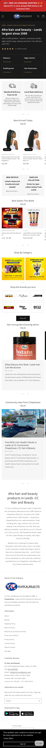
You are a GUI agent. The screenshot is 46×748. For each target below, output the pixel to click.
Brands (7, 620)
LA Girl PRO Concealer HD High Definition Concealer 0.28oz (32, 234)
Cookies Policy (9, 643)
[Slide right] (28, 114)
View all (23, 124)
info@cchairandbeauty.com (20, 672)
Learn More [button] (8, 738)
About (6, 616)
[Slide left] (18, 114)
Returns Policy (9, 628)
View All (23, 318)
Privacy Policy (9, 639)
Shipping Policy (10, 624)
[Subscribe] (39, 700)
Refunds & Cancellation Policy (15, 632)
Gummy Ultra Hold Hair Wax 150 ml (11, 234)
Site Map (7, 651)
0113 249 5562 (13, 669)
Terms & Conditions (11, 635)
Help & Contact (9, 647)
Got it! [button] (23, 744)
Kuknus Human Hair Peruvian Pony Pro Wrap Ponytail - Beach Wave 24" (32, 159)
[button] (2, 16)
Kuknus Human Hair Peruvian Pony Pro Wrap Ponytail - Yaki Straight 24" (11, 159)
